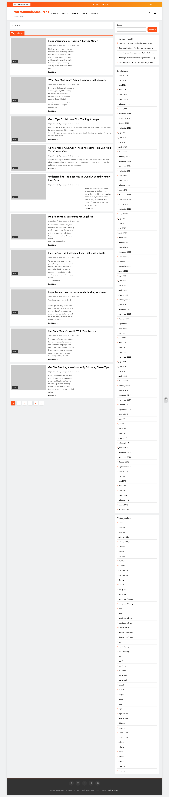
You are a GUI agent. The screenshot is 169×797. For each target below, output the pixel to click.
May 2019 (122, 428)
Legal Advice (123, 713)
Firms (64, 13)
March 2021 (123, 352)
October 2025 (124, 123)
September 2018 (125, 466)
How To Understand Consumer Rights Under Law (136, 53)
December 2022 (125, 252)
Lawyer (121, 694)
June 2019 (122, 424)
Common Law (123, 570)
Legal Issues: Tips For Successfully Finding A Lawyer (77, 292)
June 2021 (122, 338)
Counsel (121, 580)
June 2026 (122, 85)
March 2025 (123, 152)
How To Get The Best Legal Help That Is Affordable (76, 253)
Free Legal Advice (125, 618)
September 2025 (125, 128)
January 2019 (123, 447)
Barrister (122, 546)
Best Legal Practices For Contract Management (136, 62)
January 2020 (123, 390)
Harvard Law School (126, 632)
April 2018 (122, 490)
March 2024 (123, 180)
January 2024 (123, 190)
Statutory (122, 766)
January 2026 (123, 109)
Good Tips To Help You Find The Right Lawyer (74, 119)
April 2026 (123, 94)
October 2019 (124, 404)
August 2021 (123, 328)
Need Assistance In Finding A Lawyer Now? (73, 41)
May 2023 (122, 228)
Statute (93, 13)
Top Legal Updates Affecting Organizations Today (137, 57)
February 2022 (124, 299)
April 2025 (123, 147)
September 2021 (125, 323)
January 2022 (123, 304)
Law (83, 13)
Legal (120, 704)
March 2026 (123, 99)
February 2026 (124, 104)
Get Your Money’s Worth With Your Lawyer (72, 331)
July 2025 (122, 132)
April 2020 (123, 376)
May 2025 (122, 142)
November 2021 (125, 314)
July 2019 (122, 419)
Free (74, 13)
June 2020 (122, 366)
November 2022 (125, 256)
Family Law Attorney (126, 599)
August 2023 (123, 214)
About (53, 13)
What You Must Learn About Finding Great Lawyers (77, 80)
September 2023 (125, 209)
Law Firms (122, 666)
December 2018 (124, 452)
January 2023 (123, 247)
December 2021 (125, 309)
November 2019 (125, 400)
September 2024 (125, 171)
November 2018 (125, 457)
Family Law (122, 589)
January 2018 (123, 505)
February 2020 (124, 385)
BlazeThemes (113, 790)
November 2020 (125, 357)
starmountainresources (31, 11)
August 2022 (123, 271)
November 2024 (125, 166)
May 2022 (122, 285)
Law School (123, 675)
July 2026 (122, 80)
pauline (53, 45)
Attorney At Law (124, 537)
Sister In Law (123, 732)
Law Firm (122, 656)
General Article (124, 627)
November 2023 (125, 199)
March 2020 (123, 381)
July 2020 (122, 361)
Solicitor (121, 742)
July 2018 (122, 476)
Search (120, 24)
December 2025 (125, 113)
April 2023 (123, 233)
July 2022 (122, 276)
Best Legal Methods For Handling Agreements (136, 48)
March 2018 (123, 495)
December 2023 (125, 195)
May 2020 (122, 371)
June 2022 (122, 280)
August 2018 (123, 471)
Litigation (122, 723)
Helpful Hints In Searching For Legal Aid (70, 216)
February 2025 (124, 156)
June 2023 (122, 223)
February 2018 (124, 500)
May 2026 (122, 89)
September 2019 (125, 409)
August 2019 (123, 414)
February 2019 (124, 443)
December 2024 (125, 161)
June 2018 (122, 481)
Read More (52, 72)
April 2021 (122, 347)
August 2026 (123, 75)
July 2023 (122, 218)
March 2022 (123, 295)
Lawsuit (121, 685)
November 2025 (125, 118)
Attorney (122, 527)
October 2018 (124, 462)
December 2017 (124, 509)
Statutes (121, 756)
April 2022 (123, 290)
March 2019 (123, 438)
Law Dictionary (124, 647)
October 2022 (124, 261)
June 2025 (122, 137)
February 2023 (124, 242)
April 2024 (123, 175)
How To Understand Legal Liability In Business (135, 43)
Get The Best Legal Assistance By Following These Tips (78, 367)
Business (122, 556)
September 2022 (125, 266)
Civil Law (122, 561)
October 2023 (124, 204)
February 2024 (124, 185)
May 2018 (122, 485)
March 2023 (123, 237)
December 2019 (125, 395)
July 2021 (122, 333)
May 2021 (122, 342)
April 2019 (122, 433)
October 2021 (124, 319)
